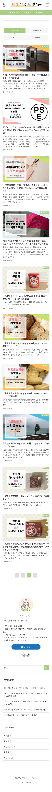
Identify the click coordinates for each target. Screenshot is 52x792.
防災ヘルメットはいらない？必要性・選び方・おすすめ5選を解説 (26, 695)
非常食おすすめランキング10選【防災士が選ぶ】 (25, 710)
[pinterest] (28, 655)
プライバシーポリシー (29, 778)
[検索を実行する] (46, 667)
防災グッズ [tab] (15, 37)
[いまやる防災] (26, 5)
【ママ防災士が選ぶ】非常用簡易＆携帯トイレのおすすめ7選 (26, 703)
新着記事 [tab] (14, 30)
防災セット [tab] (37, 30)
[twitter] (23, 655)
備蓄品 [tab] (37, 37)
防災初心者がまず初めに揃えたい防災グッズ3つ (24, 688)
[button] (4, 5)
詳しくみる (26, 647)
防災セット (10, 752)
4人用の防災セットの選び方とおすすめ (20, 715)
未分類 (8, 741)
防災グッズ (10, 747)
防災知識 (9, 758)
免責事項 (18, 778)
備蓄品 (8, 736)
